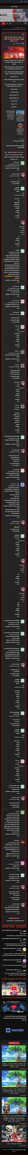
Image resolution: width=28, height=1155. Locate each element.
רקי (21, 43)
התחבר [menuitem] (25, 1)
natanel (20, 930)
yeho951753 (19, 948)
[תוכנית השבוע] (10, 115)
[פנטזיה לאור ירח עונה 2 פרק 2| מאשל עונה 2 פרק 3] (20, 112)
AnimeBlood (14, 13)
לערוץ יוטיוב (3, 23)
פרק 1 (12, 104)
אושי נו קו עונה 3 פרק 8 (11, 969)
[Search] (7, 23)
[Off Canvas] (25, 23)
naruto (17, 162)
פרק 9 (14, 95)
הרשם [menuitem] (22, 1)
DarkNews (4, 1149)
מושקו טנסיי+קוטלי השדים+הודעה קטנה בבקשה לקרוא (15, 145)
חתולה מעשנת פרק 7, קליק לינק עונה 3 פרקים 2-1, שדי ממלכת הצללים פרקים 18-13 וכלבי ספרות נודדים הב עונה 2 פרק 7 (14, 1078)
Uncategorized (22, 1060)
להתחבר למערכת (19, 920)
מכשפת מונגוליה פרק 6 (14, 1133)
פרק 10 (10, 95)
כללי (23, 34)
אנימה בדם (16, 174)
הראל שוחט (19, 960)
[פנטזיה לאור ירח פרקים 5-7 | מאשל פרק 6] (20, 125)
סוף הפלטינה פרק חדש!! (18, 140)
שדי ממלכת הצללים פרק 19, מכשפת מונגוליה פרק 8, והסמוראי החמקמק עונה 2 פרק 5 (14, 1053)
